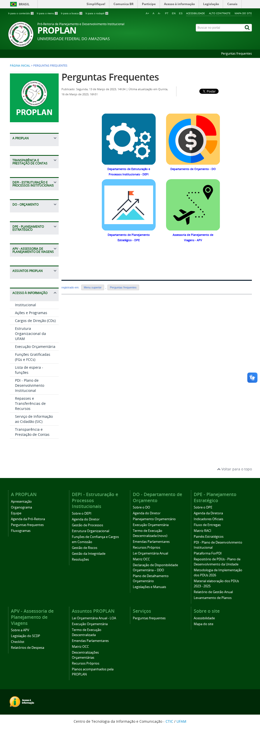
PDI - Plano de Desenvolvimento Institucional (29, 385)
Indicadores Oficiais (208, 519)
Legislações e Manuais (149, 587)
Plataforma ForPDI (208, 553)
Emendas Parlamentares (151, 542)
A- (159, 13)
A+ (147, 13)
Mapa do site (243, 13)
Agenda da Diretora (208, 513)
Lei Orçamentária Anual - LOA (94, 618)
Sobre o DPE (203, 507)
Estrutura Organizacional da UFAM (30, 333)
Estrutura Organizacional (90, 531)
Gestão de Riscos (84, 548)
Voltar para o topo (236, 469)
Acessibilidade (195, 13)
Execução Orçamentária (35, 346)
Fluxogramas (20, 531)
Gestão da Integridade (88, 553)
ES (181, 13)
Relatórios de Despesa (27, 647)
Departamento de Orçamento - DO (193, 169)
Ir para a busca (71, 13)
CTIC (169, 721)
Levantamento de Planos (213, 598)
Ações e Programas (31, 312)
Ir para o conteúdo (20, 13)
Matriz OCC (141, 559)
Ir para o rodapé (97, 13)
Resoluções (80, 559)
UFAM (181, 721)
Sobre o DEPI (81, 513)
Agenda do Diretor (86, 519)
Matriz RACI (202, 531)
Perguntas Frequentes (110, 76)
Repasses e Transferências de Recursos (30, 403)
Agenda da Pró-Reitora (28, 519)
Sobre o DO (141, 507)
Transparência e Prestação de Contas (32, 432)
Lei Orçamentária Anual (150, 553)
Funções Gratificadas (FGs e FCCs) (32, 357)
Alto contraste (220, 13)
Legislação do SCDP (25, 636)
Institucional (25, 304)
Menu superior (93, 287)
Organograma (21, 507)
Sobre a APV (20, 630)
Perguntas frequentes (236, 53)
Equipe (16, 513)
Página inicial (20, 65)
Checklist (17, 642)
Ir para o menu (47, 13)
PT (166, 13)
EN (173, 13)
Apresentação (21, 501)
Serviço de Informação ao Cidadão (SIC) (34, 419)
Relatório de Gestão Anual (213, 592)
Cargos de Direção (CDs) (35, 320)
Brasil (24, 4)
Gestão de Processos (87, 525)
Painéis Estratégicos (208, 536)
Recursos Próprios (146, 547)
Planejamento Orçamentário (154, 519)
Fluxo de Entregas (207, 525)
